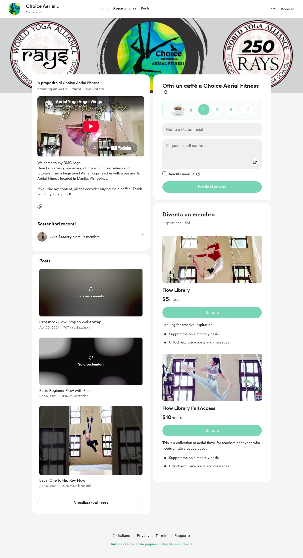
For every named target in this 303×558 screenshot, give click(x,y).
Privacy (143, 535)
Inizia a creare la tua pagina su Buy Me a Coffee (150, 544)
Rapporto (182, 535)
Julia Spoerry (60, 237)
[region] (212, 137)
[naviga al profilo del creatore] (14, 9)
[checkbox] (178, 174)
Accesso (287, 9)
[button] (103, 8)
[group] (212, 292)
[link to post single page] (90, 300)
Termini (162, 535)
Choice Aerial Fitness (40, 6)
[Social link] (39, 206)
